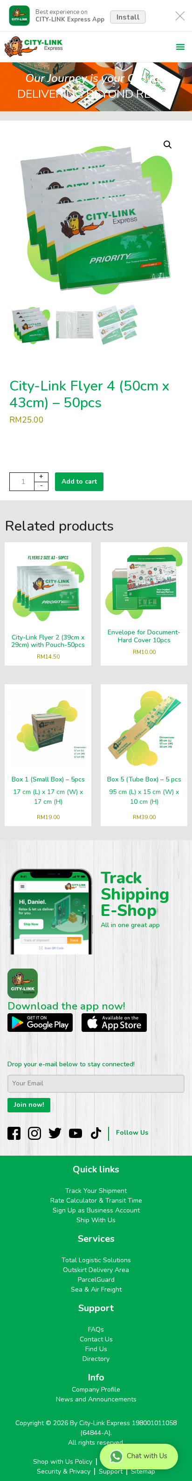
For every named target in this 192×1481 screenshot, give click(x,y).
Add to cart (79, 481)
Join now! (29, 1104)
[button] (180, 47)
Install (128, 17)
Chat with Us (147, 1456)
